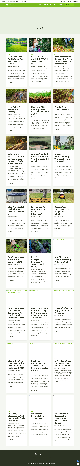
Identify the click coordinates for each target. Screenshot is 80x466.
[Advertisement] (40, 15)
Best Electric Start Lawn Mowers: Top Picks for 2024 (62, 259)
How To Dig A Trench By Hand (61, 108)
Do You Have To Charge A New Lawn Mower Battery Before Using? (61, 418)
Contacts (60, 5)
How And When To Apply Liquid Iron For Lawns (63, 310)
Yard (9, 54)
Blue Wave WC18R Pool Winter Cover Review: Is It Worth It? (16, 210)
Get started (69, 4)
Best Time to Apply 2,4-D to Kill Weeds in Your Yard (39, 60)
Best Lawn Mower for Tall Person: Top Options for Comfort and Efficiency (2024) (16, 313)
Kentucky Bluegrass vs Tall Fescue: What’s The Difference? (16, 417)
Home (40, 5)
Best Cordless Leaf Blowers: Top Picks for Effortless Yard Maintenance (63, 60)
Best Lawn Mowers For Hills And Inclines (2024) (16, 259)
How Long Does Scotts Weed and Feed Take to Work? (16, 60)
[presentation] (16, 45)
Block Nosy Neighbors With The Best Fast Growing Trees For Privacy (39, 366)
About (44, 5)
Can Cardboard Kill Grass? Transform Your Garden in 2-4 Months (40, 158)
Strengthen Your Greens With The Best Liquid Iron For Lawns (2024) (16, 364)
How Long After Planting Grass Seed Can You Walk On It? (40, 110)
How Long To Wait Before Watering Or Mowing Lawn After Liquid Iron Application (39, 313)
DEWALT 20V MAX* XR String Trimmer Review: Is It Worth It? (62, 158)
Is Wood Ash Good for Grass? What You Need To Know (63, 363)
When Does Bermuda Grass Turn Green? (38, 416)
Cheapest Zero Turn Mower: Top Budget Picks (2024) (62, 210)
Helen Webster (11, 66)
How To (12, 105)
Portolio (49, 5)
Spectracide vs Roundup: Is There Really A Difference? (39, 210)
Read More (11, 82)
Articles (54, 5)
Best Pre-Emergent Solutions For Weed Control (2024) (37, 262)
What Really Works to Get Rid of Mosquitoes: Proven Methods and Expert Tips (16, 159)
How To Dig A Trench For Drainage (14, 109)
